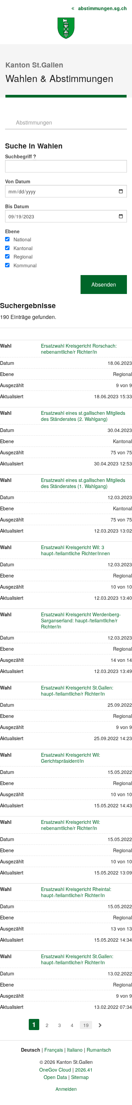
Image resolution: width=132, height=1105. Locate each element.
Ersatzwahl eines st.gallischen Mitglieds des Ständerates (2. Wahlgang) (83, 415)
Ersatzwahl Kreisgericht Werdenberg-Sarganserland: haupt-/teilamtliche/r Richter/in (81, 620)
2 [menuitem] (47, 1025)
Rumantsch (99, 1049)
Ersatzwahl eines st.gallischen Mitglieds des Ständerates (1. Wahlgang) (83, 483)
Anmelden (66, 1088)
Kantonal (23, 248)
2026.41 (84, 1069)
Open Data (55, 1077)
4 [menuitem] (72, 1025)
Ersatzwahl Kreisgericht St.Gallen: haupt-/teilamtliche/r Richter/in (77, 690)
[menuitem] (100, 1025)
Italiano (75, 1049)
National (22, 239)
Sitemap (80, 1077)
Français (53, 1049)
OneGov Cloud (55, 1069)
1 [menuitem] (35, 1024)
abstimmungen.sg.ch (102, 8)
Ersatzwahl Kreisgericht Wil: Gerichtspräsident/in (70, 757)
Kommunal (25, 265)
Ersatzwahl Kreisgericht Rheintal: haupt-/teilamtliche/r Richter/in (76, 892)
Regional (23, 256)
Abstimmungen (34, 122)
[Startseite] (66, 27)
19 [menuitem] (86, 1025)
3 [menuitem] (59, 1025)
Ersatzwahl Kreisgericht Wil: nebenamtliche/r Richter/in (70, 824)
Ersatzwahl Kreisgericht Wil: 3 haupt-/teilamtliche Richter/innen (75, 550)
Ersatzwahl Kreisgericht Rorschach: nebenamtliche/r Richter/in (79, 348)
